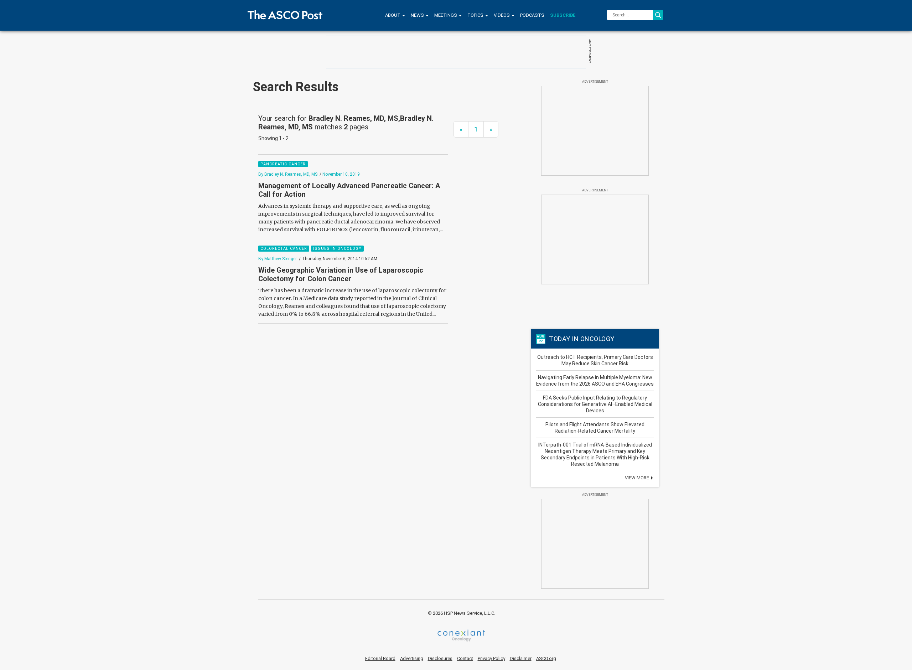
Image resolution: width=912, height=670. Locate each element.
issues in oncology (337, 248)
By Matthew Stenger (277, 258)
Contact (465, 658)
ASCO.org (546, 658)
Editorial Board (380, 658)
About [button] (393, 15)
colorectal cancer (283, 248)
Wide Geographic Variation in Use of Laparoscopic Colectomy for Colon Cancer (340, 274)
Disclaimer (521, 658)
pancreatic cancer (283, 164)
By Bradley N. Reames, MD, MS (287, 174)
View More (637, 477)
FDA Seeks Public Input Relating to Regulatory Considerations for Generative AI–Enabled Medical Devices (595, 404)
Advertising (411, 658)
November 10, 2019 (341, 174)
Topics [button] (475, 15)
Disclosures (440, 658)
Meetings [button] (446, 15)
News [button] (418, 15)
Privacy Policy (491, 658)
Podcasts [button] (532, 15)
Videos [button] (502, 15)
